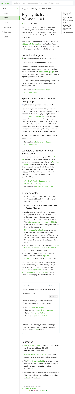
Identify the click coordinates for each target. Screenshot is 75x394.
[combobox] (42, 3)
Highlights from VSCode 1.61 (41, 9)
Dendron (35, 330)
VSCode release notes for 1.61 (35, 354)
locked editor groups (46, 72)
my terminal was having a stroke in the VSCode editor (41, 247)
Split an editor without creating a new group (68, 20)
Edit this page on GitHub (29, 388)
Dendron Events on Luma (43, 310)
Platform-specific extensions (34, 230)
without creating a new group (33, 116)
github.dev (38, 270)
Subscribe (7, 32)
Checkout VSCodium (32, 345)
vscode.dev (26, 270)
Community (8, 27)
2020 (6, 13)
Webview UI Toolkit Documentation (37, 181)
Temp (6, 36)
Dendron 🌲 (43, 390)
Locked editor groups (67, 13)
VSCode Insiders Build (35, 361)
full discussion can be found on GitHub (41, 222)
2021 (6, 18)
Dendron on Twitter (38, 313)
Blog (4, 8)
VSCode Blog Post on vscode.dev (34, 272)
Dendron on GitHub (40, 316)
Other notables (68, 32)
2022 (6, 22)
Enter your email (29, 293)
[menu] (10, 200)
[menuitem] (10, 9)
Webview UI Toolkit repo (33, 184)
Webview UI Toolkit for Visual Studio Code (67, 27)
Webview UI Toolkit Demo (44, 187)
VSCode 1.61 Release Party (32, 44)
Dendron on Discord (36, 307)
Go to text (53, 286)
